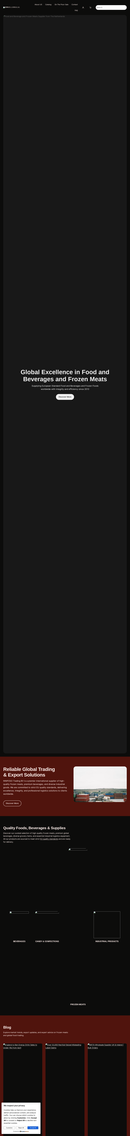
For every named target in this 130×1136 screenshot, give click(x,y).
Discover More (65, 397)
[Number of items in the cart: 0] (90, 8)
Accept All (33, 1128)
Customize (9, 1128)
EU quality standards (49, 839)
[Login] (83, 8)
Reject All (21, 1128)
